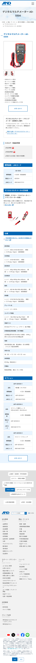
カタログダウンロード (9, 580)
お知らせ (22, 571)
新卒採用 (5, 607)
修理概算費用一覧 (8, 573)
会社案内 (5, 553)
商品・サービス (11, 22)
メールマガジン (23, 576)
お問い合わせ (18, 108)
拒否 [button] (21, 659)
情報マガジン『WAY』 (25, 579)
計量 (20, 529)
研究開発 (5, 536)
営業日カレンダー (8, 551)
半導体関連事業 (23, 539)
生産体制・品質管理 (8, 539)
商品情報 (22, 566)
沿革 (4, 541)
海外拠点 (5, 548)
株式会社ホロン (7, 624)
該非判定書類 (6, 578)
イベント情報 (23, 569)
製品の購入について (8, 570)
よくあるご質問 (7, 566)
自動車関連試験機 (24, 526)
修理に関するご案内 (25, 546)
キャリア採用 (6, 609)
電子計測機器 (21, 22)
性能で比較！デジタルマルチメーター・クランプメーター (18, 132)
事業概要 (5, 534)
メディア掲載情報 (24, 574)
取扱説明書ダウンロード (10, 583)
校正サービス (23, 543)
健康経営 (5, 526)
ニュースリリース (24, 564)
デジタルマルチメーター (11, 24)
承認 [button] (15, 659)
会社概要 (5, 529)
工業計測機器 (23, 541)
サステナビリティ (8, 543)
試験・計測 (22, 531)
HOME (3, 22)
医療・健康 (22, 524)
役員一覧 (5, 531)
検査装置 (22, 534)
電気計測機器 (30, 22)
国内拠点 (5, 546)
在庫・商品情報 (7, 596)
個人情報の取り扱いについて (15, 648)
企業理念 (5, 524)
